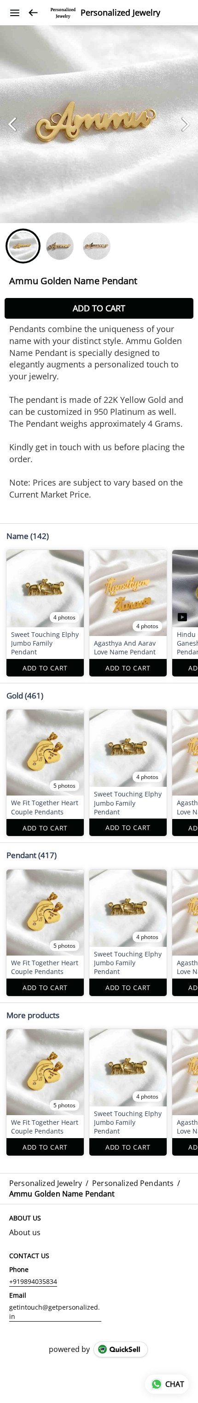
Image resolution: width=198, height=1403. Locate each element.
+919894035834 (33, 1281)
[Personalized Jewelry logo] (63, 13)
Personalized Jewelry (120, 12)
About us (25, 1232)
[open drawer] (14, 13)
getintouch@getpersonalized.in (54, 1312)
